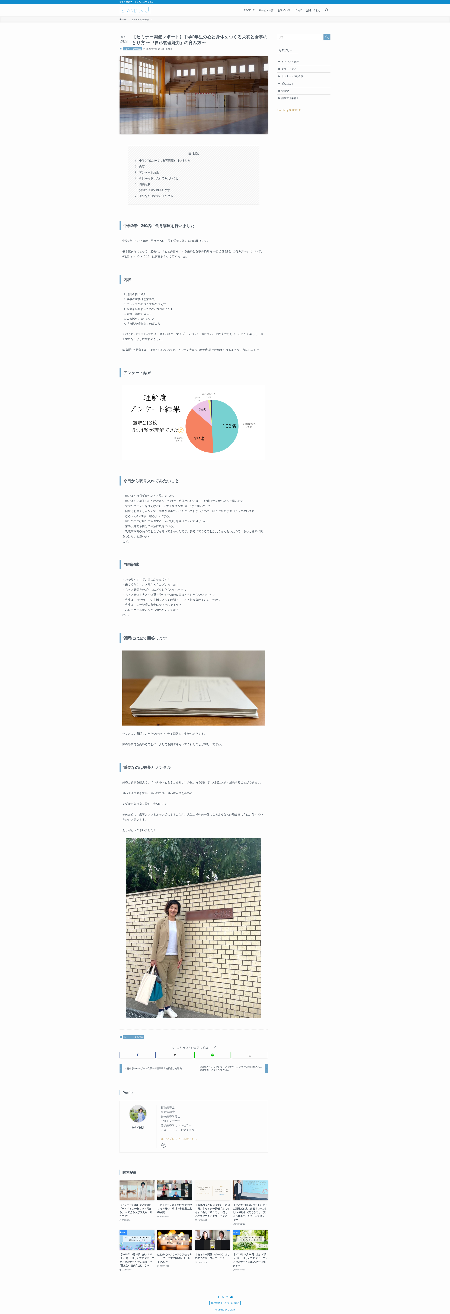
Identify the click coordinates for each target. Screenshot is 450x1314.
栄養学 (285, 90)
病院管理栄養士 (290, 98)
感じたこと (287, 83)
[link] (163, 1145)
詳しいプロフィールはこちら (179, 1139)
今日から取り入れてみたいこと (159, 178)
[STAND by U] (135, 10)
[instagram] (227, 1297)
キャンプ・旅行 (290, 61)
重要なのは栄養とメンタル (156, 196)
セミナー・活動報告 (132, 48)
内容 (142, 166)
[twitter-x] (222, 1297)
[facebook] (218, 1297)
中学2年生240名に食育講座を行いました (165, 160)
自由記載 (144, 184)
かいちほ (138, 1127)
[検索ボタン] (326, 10)
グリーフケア (288, 68)
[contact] (231, 1297)
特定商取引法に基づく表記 (225, 1303)
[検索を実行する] (326, 37)
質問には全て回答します (154, 190)
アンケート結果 (149, 172)
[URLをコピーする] (250, 1055)
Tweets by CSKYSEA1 (289, 110)
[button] (138, 1055)
